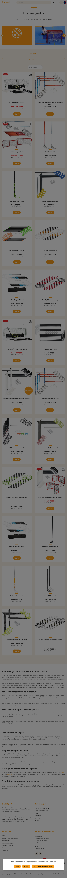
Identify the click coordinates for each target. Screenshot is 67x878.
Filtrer (35, 53)
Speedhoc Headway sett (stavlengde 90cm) (50, 103)
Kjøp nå (16, 114)
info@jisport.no (39, 848)
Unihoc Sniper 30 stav (16, 546)
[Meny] (53, 2)
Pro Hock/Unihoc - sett (17, 102)
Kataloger (38, 815)
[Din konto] (57, 2)
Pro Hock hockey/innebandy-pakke (50, 497)
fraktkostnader (33, 874)
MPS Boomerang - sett (16, 448)
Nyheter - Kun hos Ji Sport (10, 838)
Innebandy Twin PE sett (50, 448)
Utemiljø (4, 848)
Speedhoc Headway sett (50, 398)
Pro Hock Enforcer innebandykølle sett (16, 398)
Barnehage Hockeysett (50, 201)
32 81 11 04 (38, 846)
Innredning (5, 850)
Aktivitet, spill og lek (8, 843)
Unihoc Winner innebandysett (16, 497)
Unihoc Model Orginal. (16, 250)
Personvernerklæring (41, 810)
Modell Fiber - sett (50, 349)
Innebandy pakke (17, 152)
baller (63, 772)
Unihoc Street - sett (50, 250)
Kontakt (37, 820)
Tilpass (26, 866)
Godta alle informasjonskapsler (43, 866)
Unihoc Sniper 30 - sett (17, 300)
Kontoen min (39, 823)
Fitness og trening (7, 845)
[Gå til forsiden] (6, 2)
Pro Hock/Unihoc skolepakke (17, 349)
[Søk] (49, 2)
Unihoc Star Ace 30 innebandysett (50, 639)
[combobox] (31, 2)
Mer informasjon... (33, 863)
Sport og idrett (6, 840)
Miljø (36, 813)
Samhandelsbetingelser (42, 808)
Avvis (17, 866)
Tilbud (3, 835)
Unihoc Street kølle (16, 596)
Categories (34, 60)
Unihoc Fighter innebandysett (50, 300)
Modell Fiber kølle (50, 596)
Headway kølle (50, 152)
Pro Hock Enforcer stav (50, 546)
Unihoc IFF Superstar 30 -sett (17, 639)
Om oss (37, 818)
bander (9, 774)
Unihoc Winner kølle (17, 201)
